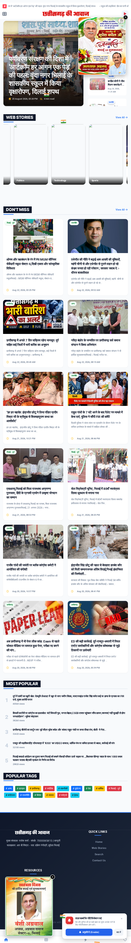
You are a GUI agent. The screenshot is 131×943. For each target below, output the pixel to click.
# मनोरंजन (10, 795)
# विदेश (37, 795)
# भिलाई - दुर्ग (114, 788)
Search (99, 854)
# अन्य (9, 788)
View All (120, 117)
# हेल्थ (75, 795)
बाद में (119, 932)
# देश (88, 788)
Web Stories (99, 848)
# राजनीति (24, 795)
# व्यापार (50, 795)
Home (99, 841)
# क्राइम (21, 788)
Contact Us (99, 860)
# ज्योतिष (49, 788)
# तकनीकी (63, 788)
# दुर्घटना (77, 788)
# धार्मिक (99, 788)
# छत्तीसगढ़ (35, 788)
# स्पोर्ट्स (63, 795)
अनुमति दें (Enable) (90, 932)
